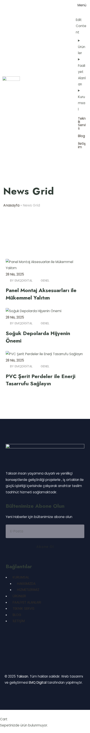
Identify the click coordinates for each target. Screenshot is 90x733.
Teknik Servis (82, 123)
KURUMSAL (21, 577)
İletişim (82, 145)
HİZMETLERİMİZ (28, 589)
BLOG (17, 615)
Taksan (22, 676)
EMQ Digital (38, 682)
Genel (45, 280)
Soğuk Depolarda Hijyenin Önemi (38, 336)
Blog (81, 136)
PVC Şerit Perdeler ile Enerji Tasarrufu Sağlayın (40, 379)
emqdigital (24, 280)
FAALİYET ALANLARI (27, 602)
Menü (82, 5)
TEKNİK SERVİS (24, 608)
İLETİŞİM (19, 621)
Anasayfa (11, 205)
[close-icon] (77, 13)
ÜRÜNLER (19, 596)
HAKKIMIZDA (26, 583)
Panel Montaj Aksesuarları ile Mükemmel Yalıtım (41, 293)
